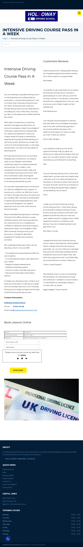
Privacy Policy (7, 487)
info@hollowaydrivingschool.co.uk (23, 310)
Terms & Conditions (10, 484)
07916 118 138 (18, 306)
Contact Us (7, 481)
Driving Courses (8, 469)
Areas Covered (8, 478)
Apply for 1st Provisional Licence (14, 504)
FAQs (4, 472)
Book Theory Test (9, 498)
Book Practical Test (9, 501)
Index (5, 39)
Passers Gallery (8, 475)
